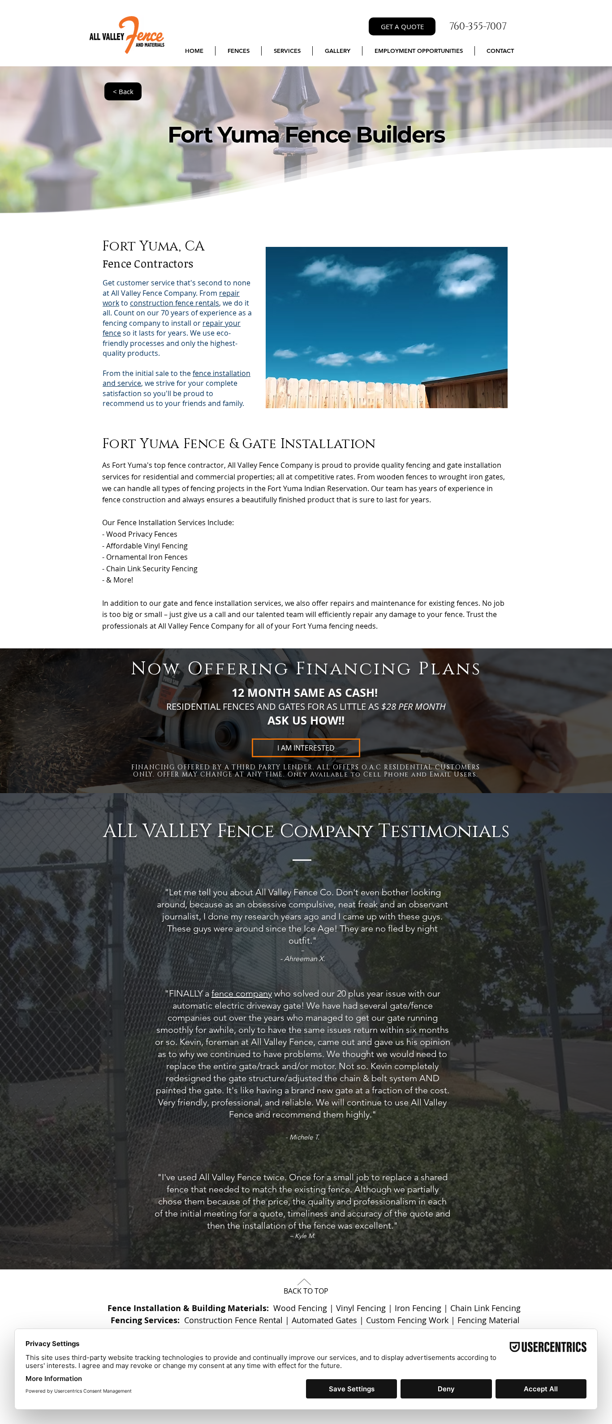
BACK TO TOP (306, 1291)
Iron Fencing (418, 1308)
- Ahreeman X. (302, 958)
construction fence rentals (174, 303)
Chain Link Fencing (485, 1308)
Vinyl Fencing (361, 1308)
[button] (238, 51)
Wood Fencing (300, 1308)
